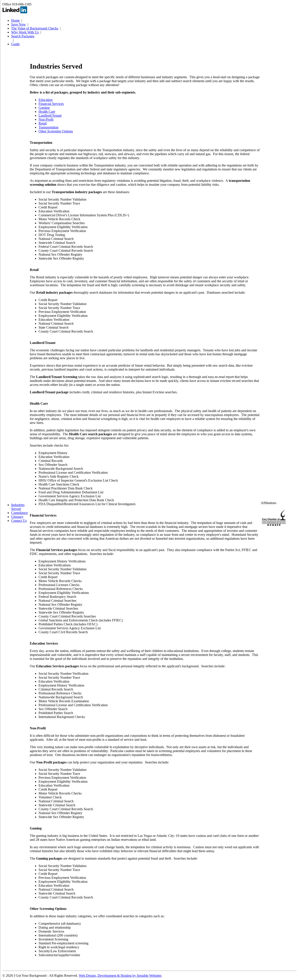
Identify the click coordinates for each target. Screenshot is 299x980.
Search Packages (22, 36)
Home (15, 20)
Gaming (44, 107)
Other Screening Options (56, 131)
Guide (15, 44)
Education (46, 100)
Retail (43, 123)
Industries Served (18, 507)
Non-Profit (46, 119)
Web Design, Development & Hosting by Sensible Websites (120, 975)
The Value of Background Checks (34, 28)
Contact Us (19, 520)
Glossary (17, 517)
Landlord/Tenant (50, 115)
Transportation (48, 127)
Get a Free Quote (6, 248)
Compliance (19, 513)
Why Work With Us (25, 32)
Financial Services (51, 104)
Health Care (47, 111)
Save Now (18, 24)
